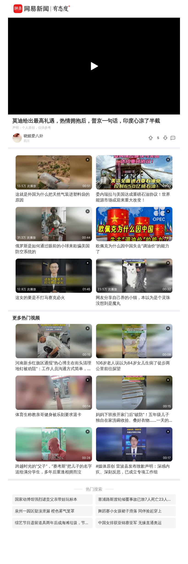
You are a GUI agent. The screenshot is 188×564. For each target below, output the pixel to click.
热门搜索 (94, 489)
